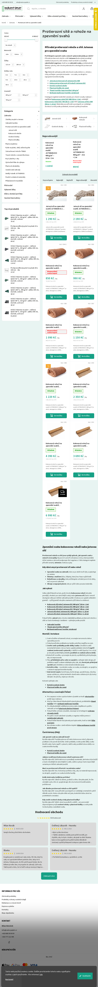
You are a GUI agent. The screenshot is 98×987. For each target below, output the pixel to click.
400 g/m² (12, 95)
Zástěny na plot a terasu (14, 119)
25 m (27, 80)
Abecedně (93, 180)
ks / (49, 957)
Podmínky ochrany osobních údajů (82, 2)
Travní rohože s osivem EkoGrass (17, 155)
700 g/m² (12, 100)
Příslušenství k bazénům (14, 181)
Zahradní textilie (11, 123)
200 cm (20, 65)
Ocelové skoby (13, 137)
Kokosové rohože (14, 133)
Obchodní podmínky (62, 2)
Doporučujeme (48, 180)
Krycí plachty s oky (12, 158)
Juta (8, 54)
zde (41, 974)
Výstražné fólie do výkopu (14, 162)
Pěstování (8, 185)
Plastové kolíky (14, 140)
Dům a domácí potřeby (13, 194)
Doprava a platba (8, 906)
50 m (9, 85)
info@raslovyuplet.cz (9, 930)
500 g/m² (29, 95)
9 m (8, 80)
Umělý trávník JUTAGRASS (14, 173)
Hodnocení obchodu (49, 812)
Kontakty (5, 909)
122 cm (9, 65)
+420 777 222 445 (8, 937)
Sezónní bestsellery (12, 198)
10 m (17, 80)
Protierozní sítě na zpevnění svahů (17, 127)
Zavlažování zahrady (12, 170)
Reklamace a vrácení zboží (11, 903)
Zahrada (7, 115)
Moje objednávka (8, 913)
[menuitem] (7, 16)
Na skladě (10, 45)
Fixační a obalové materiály (15, 177)
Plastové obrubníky (12, 166)
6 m (8, 75)
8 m (25, 75)
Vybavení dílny (10, 189)
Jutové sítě (12, 130)
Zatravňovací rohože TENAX (15, 151)
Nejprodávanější (81, 180)
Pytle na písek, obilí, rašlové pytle (17, 147)
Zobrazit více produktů (70, 174)
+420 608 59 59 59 (8, 933)
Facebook (9, 942)
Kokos (18, 54)
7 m (16, 75)
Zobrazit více (49, 876)
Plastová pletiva (11, 144)
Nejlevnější (59, 180)
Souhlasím (86, 976)
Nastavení (9, 979)
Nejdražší (70, 180)
